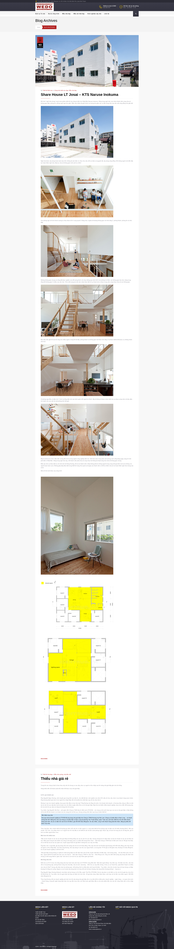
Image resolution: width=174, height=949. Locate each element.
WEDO (44, 946)
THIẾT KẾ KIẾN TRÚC (67, 919)
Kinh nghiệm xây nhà (94, 13)
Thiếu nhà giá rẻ (54, 779)
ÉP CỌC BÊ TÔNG (40, 919)
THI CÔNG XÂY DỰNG (67, 921)
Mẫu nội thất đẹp (79, 13)
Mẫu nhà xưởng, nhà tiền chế (62, 774)
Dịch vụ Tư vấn (40, 13)
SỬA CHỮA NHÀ (39, 923)
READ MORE (44, 758)
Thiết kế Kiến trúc (48, 90)
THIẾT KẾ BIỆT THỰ (40, 912)
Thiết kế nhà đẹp (47, 774)
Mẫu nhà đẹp (66, 13)
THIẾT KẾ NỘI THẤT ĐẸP (41, 914)
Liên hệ (106, 13)
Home (38, 27)
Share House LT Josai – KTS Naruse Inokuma (79, 95)
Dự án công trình (53, 13)
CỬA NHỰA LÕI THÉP (40, 921)
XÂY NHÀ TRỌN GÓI (67, 923)
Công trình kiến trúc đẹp (61, 90)
